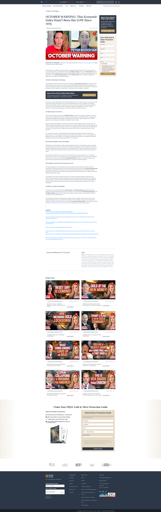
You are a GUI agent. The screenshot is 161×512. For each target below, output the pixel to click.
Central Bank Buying (106, 259)
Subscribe (48, 497)
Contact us (84, 483)
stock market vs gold (106, 266)
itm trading (101, 254)
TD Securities (106, 262)
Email (101, 53)
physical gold (109, 254)
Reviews (81, 6)
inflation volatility (93, 266)
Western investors (99, 265)
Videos (71, 483)
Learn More (70, 307)
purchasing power (86, 257)
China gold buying (87, 260)
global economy (98, 257)
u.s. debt (84, 256)
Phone (101, 57)
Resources (73, 6)
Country (102, 61)
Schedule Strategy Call (89, 95)
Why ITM (88, 6)
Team (82, 477)
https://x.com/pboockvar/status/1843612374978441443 (59, 227)
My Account (72, 489)
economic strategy (87, 265)
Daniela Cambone (109, 257)
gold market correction (106, 263)
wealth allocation (95, 262)
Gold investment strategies (101, 260)
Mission (83, 480)
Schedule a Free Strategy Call (86, 62)
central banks (91, 256)
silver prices (100, 256)
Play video (94, 33)
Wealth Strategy (46, 6)
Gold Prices (87, 254)
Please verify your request (51, 488)
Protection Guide (73, 486)
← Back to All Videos (52, 11)
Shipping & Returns (85, 486)
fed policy (84, 259)
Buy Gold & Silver (58, 6)
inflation (94, 254)
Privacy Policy (84, 505)
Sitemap (71, 492)
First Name (102, 44)
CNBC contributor (93, 263)
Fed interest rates (93, 259)
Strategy (71, 477)
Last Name (102, 48)
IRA (67, 6)
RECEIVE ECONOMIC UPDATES (52, 483)
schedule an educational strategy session (61, 202)
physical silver (109, 256)
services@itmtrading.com (105, 477)
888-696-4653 (116, 6)
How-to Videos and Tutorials (88, 497)
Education (71, 480)
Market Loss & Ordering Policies (88, 489)
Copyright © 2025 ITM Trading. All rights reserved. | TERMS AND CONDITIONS (95, 511)
